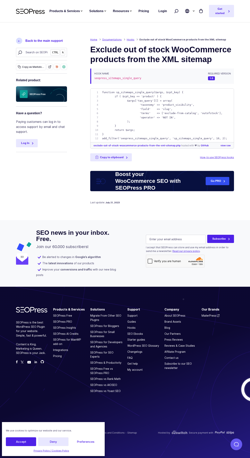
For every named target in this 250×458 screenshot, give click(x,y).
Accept (21, 442)
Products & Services (64, 11)
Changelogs (134, 351)
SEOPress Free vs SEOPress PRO (101, 371)
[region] (162, 115)
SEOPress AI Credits (66, 333)
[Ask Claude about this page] (57, 67)
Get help (132, 363)
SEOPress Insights (64, 327)
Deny (53, 442)
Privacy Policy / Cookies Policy (51, 450)
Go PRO (216, 180)
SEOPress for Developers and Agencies (106, 344)
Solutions (96, 11)
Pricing (57, 356)
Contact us (171, 357)
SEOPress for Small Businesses (102, 334)
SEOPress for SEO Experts (101, 354)
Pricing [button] (143, 11)
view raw (226, 145)
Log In (25, 143)
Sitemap (132, 432)
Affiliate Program (175, 351)
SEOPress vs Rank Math (105, 379)
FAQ (130, 357)
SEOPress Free (62, 315)
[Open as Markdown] (50, 67)
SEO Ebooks (135, 333)
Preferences (85, 442)
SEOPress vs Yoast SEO (105, 391)
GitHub (205, 145)
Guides (131, 321)
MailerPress (209, 315)
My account (135, 369)
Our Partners (172, 333)
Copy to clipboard (112, 157)
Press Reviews (173, 339)
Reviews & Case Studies (179, 345)
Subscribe (219, 238)
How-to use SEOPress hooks (217, 157)
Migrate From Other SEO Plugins (105, 318)
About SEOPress (174, 315)
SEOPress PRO (62, 321)
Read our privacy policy (186, 251)
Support (132, 315)
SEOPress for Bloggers (104, 326)
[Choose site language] (187, 11)
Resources (121, 11)
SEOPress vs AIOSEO (103, 385)
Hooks (131, 327)
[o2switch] (179, 432)
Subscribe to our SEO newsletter (178, 366)
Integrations (60, 350)
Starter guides (136, 339)
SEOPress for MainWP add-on (67, 342)
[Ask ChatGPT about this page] (64, 67)
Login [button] (162, 11)
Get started (220, 11)
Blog (167, 327)
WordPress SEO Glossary (143, 345)
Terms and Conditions (112, 432)
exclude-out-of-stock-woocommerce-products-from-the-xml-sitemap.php (137, 145)
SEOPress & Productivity (105, 362)
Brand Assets (172, 321)
